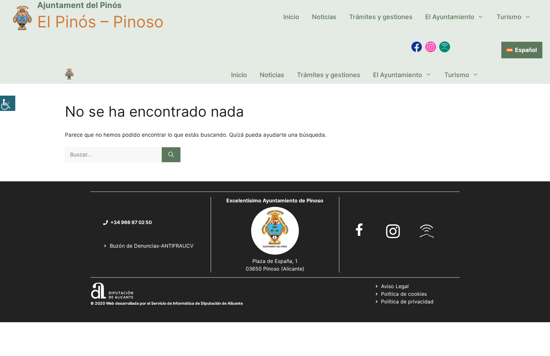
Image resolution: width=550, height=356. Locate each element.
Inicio (291, 17)
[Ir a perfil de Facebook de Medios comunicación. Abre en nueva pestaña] (417, 46)
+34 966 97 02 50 (131, 222)
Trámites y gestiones (380, 17)
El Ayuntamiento (449, 17)
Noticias (324, 17)
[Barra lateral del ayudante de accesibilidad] (7, 103)
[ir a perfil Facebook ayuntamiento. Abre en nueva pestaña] (359, 229)
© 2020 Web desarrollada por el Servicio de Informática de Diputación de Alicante (166, 303)
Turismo (509, 17)
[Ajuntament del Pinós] (69, 75)
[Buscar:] (113, 154)
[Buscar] (171, 155)
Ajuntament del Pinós (79, 5)
